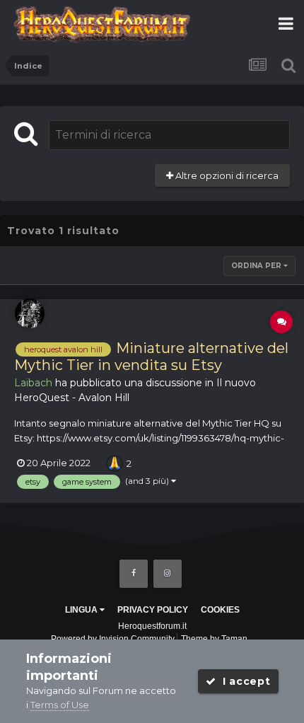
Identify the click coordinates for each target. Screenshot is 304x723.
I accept (243, 681)
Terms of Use (59, 704)
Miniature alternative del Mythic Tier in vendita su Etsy (151, 357)
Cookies (220, 610)
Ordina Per (257, 265)
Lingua (82, 610)
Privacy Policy (152, 610)
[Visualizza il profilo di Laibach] (29, 313)
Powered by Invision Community (113, 639)
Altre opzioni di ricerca (226, 175)
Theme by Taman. (215, 639)
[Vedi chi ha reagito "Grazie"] (114, 462)
